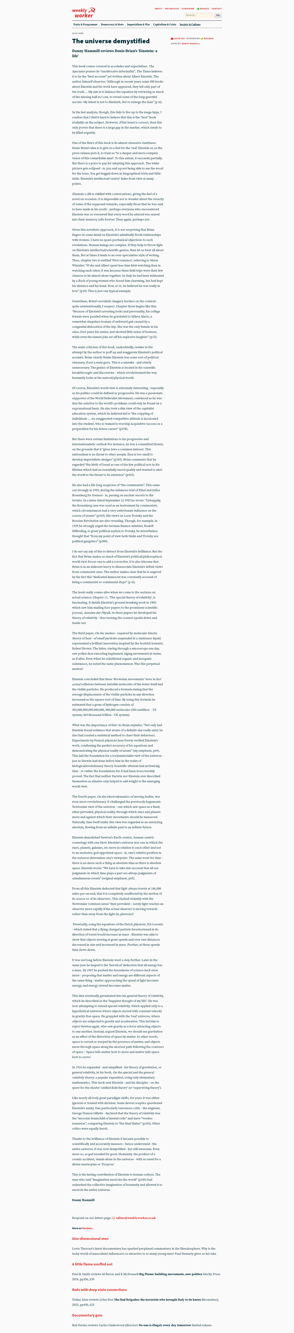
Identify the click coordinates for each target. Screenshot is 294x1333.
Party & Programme (85, 24)
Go (218, 15)
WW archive (172, 8)
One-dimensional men (90, 1238)
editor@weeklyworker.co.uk (136, 1218)
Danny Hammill (191, 43)
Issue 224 (179, 38)
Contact (217, 8)
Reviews (209, 38)
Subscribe (188, 8)
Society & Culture (190, 24)
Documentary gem (87, 1315)
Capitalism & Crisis (164, 24)
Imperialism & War (138, 24)
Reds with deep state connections (99, 1289)
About (158, 8)
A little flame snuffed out (92, 1264)
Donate (204, 8)
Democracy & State (112, 24)
